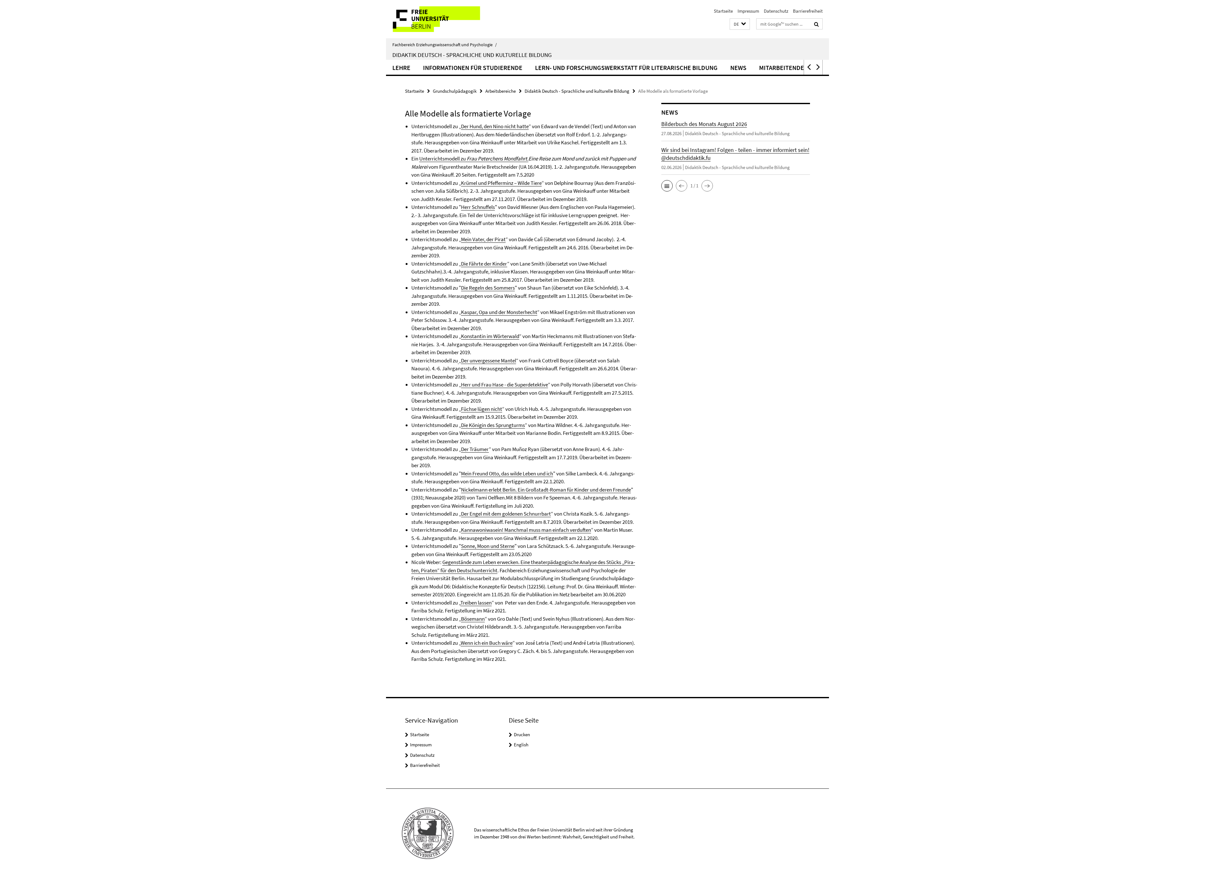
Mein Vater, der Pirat (483, 239)
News (738, 68)
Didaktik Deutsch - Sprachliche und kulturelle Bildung (472, 55)
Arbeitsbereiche (500, 91)
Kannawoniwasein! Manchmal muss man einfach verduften (526, 529)
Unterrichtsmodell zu (473, 158)
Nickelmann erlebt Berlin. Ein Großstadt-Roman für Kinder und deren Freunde (546, 489)
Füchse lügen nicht (481, 408)
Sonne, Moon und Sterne (487, 545)
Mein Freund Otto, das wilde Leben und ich (507, 473)
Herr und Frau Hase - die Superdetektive (504, 384)
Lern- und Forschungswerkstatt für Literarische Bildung (626, 68)
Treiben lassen (476, 602)
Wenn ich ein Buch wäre (487, 642)
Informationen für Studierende (472, 68)
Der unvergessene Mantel (488, 360)
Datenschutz (776, 11)
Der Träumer (475, 449)
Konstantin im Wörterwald (490, 336)
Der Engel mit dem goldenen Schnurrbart (506, 513)
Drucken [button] (522, 734)
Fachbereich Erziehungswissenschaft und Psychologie (444, 44)
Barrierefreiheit (808, 11)
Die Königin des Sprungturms (493, 425)
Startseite (723, 11)
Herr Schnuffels (478, 207)
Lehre (401, 68)
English (521, 745)
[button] (740, 24)
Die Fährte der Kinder (484, 263)
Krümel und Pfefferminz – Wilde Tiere (501, 182)
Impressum (748, 11)
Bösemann (473, 618)
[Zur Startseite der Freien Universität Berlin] (439, 19)
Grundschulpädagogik (455, 91)
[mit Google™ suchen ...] (816, 24)
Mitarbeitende (781, 68)
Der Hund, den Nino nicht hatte (495, 126)
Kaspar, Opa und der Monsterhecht (499, 312)
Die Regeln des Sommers (488, 287)
